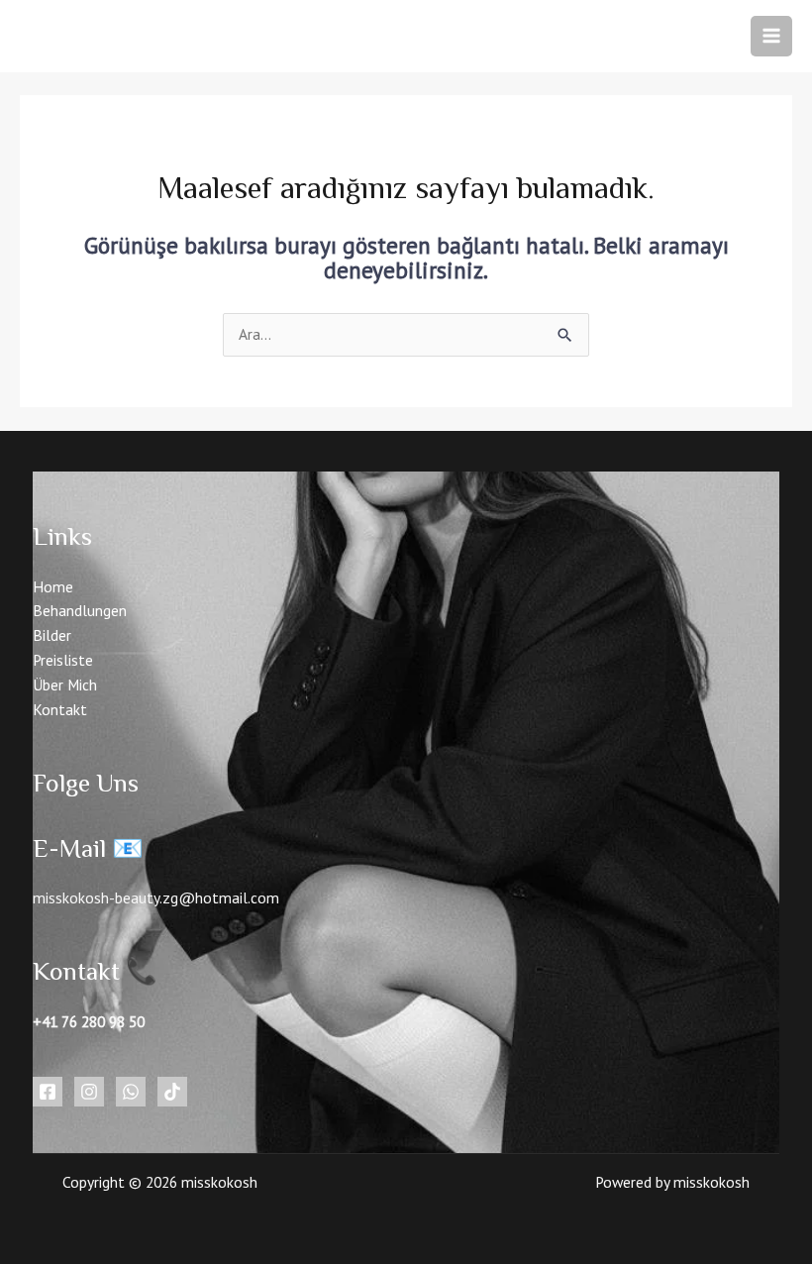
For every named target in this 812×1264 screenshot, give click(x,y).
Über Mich (65, 684)
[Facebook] (47, 1091)
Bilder (52, 635)
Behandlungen (80, 610)
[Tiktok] (172, 1091)
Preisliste (63, 660)
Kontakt (60, 709)
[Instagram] (89, 1091)
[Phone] (131, 1091)
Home (53, 586)
